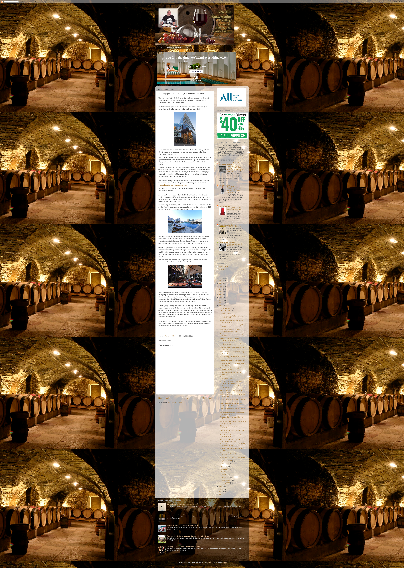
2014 (221, 492)
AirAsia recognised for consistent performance (182, 525)
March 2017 (225, 477)
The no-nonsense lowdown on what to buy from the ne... (233, 400)
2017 (221, 306)
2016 (221, 486)
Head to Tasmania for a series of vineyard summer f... (231, 339)
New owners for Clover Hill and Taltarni (180, 515)
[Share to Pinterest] (192, 336)
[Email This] (184, 336)
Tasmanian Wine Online (227, 225)
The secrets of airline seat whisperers (232, 360)
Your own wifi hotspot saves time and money (182, 504)
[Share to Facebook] (190, 336)
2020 (221, 297)
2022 (221, 292)
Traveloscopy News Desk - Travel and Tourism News (231, 163)
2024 (221, 286)
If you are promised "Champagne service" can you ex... (231, 382)
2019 (221, 300)
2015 (221, 489)
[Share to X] (188, 336)
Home (161, 47)
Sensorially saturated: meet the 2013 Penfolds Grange (232, 444)
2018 (221, 303)
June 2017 (224, 469)
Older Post (207, 398)
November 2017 (226, 311)
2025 (221, 283)
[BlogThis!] (186, 336)
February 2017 (226, 480)
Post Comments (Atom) (175, 402)
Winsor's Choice (225, 185)
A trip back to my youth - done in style (232, 457)
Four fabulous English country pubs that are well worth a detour (188, 536)
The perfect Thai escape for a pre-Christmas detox (231, 343)
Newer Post (163, 398)
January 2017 (225, 483)
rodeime (221, 269)
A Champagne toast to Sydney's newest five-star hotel (230, 440)
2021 (221, 294)
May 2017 (224, 472)
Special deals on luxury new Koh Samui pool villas (231, 377)
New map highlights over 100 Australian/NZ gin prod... (230, 330)
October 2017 (225, 313)
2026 (221, 281)
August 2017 (225, 463)
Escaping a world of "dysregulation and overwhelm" (184, 546)
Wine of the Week (225, 206)
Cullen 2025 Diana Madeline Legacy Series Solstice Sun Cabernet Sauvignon (234, 189)
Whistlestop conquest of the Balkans (234, 245)
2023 (221, 289)
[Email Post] (180, 336)
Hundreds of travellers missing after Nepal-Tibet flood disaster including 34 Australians (235, 169)
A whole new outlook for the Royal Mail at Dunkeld (231, 321)
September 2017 (226, 461)
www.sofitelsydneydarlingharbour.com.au (172, 185)
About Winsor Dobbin (174, 47)
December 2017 (226, 308)
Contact (187, 47)
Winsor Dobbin (224, 266)
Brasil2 (210, 562)
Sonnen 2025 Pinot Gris (234, 227)
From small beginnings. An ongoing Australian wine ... (232, 413)
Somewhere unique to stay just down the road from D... (232, 368)
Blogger (224, 562)
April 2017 (224, 474)
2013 (221, 494)
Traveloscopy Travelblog (228, 242)
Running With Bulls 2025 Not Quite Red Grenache (234, 208)
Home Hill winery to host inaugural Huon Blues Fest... (231, 404)
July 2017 (224, 466)
